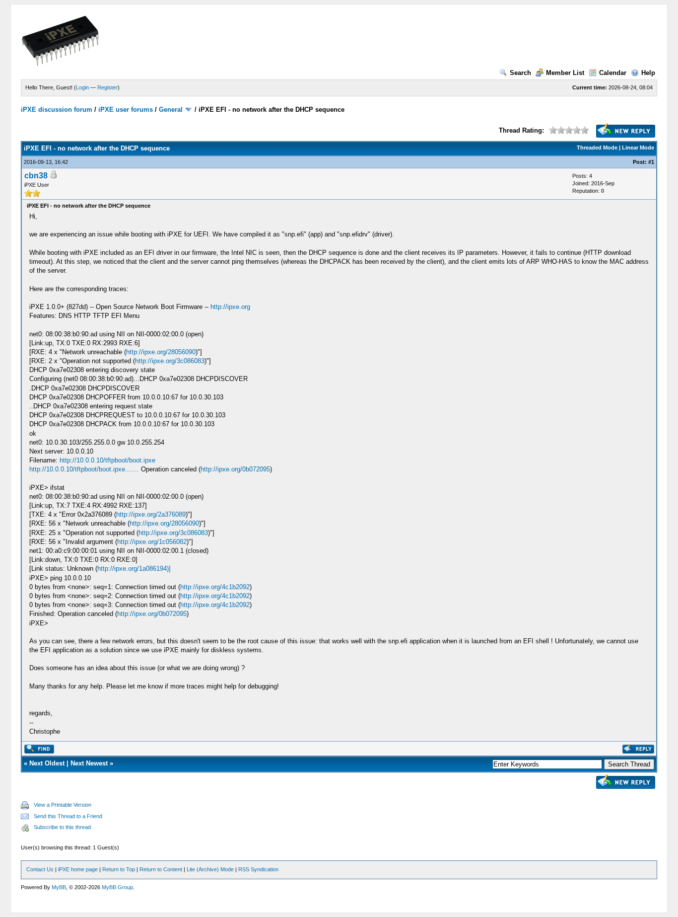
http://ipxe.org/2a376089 (151, 514)
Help (648, 72)
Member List (565, 72)
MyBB (59, 887)
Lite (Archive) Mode (210, 869)
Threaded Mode (597, 148)
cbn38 (36, 175)
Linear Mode (638, 148)
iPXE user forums (125, 109)
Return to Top (118, 869)
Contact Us (40, 869)
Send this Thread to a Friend (68, 816)
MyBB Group (117, 887)
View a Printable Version (62, 805)
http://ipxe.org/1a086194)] (134, 568)
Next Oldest (47, 763)
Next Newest (89, 763)
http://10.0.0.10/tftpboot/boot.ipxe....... (84, 469)
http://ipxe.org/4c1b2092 (215, 587)
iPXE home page (78, 869)
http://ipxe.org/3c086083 (169, 361)
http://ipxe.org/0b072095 (235, 469)
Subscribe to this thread (62, 827)
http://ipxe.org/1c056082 (152, 541)
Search (520, 72)
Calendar (612, 72)
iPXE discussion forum (56, 109)
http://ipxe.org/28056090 (161, 352)
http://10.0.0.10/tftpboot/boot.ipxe (107, 460)
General (171, 109)
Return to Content (160, 869)
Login (82, 87)
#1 (651, 162)
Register (107, 87)
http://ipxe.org (230, 306)
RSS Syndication (258, 869)
